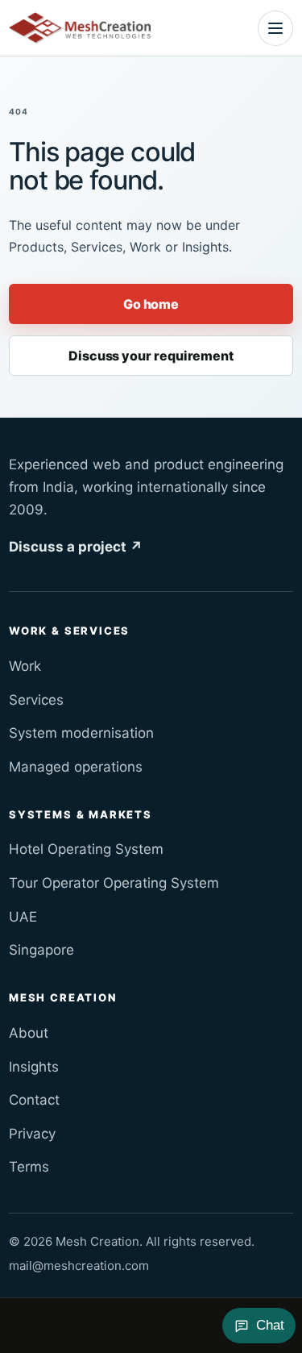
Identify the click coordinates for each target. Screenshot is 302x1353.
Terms (29, 1167)
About (28, 1033)
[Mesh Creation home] (80, 28)
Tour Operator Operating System (114, 883)
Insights (34, 1067)
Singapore (41, 950)
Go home (151, 304)
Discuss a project (76, 547)
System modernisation (81, 733)
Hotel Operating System (86, 849)
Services (36, 700)
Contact (34, 1100)
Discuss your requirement (151, 356)
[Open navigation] (275, 28)
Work (25, 666)
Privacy (32, 1134)
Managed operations (76, 767)
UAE (23, 917)
